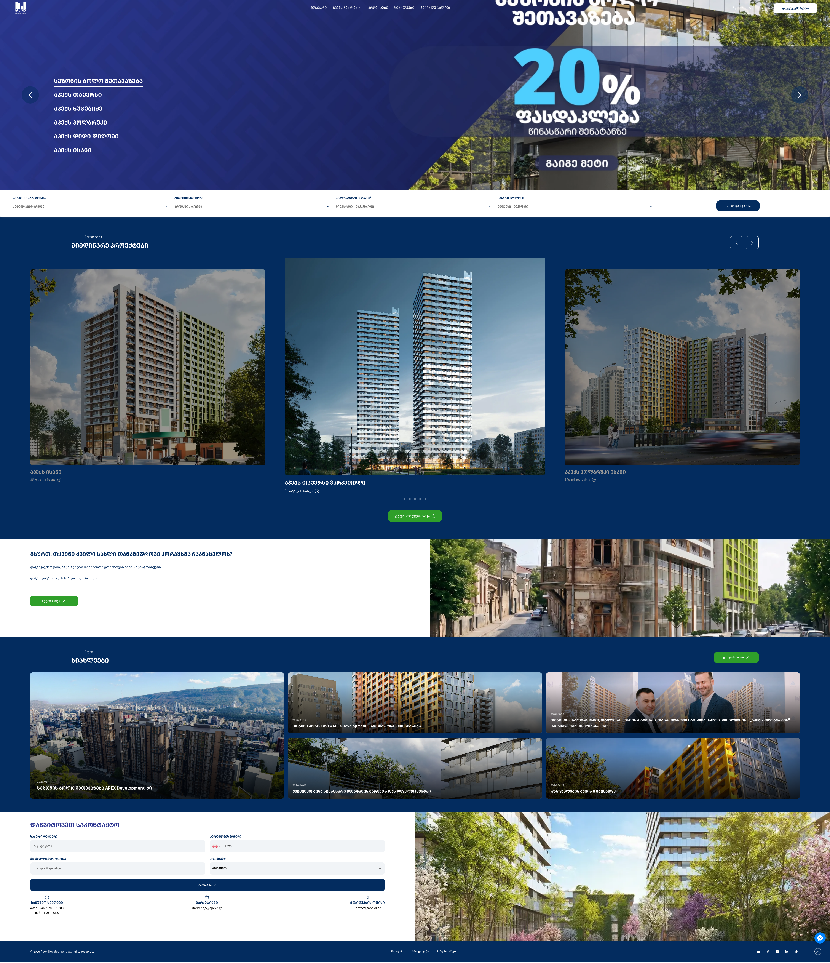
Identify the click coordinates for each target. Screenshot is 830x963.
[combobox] (216, 846)
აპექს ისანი (45, 472)
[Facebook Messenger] (820, 938)
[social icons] (758, 951)
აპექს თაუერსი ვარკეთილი (325, 482)
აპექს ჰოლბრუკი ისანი (595, 472)
